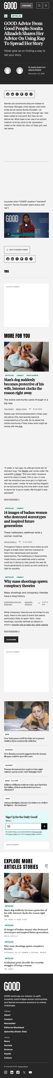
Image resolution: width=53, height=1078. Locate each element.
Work (7, 734)
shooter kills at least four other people (30, 624)
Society (8, 1045)
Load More (11, 639)
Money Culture (11, 781)
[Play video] (26, 225)
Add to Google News (18, 250)
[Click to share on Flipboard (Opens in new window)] (21, 94)
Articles (16, 16)
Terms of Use (37, 832)
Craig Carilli (10, 542)
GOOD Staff (21, 409)
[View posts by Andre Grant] (7, 70)
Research (9, 750)
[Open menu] (46, 5)
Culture (8, 1058)
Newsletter (10, 1023)
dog (20, 426)
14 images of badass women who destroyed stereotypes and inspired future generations (25, 519)
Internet (9, 765)
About (7, 1015)
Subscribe (26, 6)
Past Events (32, 375)
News (7, 1041)
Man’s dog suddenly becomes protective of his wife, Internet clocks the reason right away (24, 386)
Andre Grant (36, 67)
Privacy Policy (12, 834)
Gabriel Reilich (34, 70)
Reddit (25, 471)
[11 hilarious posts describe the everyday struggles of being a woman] (26, 964)
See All (46, 865)
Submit (45, 827)
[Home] (5, 16)
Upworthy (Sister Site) (15, 1031)
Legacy (20, 375)
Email (10, 821)
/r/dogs (17, 474)
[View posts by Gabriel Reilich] (19, 70)
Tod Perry (9, 409)
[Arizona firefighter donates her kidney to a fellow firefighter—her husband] (26, 800)
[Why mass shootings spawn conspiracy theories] (26, 947)
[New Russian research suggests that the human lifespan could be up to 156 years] (26, 752)
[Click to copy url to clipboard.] (31, 94)
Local (7, 799)
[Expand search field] (39, 5)
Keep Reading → (12, 499)
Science (8, 1049)
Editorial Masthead (14, 1027)
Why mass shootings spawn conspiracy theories (26, 583)
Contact (8, 1019)
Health (7, 1053)
